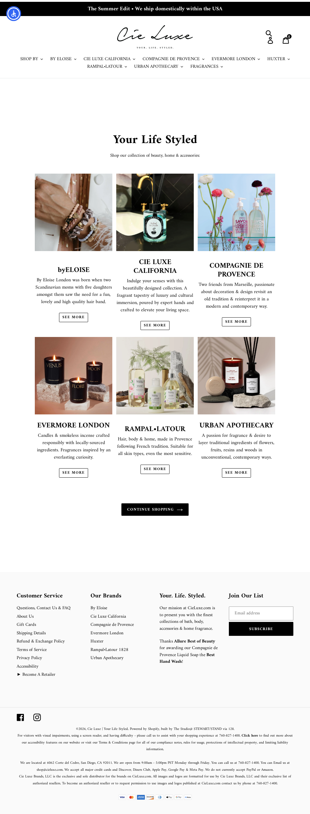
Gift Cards (26, 625)
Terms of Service (32, 650)
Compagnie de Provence (112, 625)
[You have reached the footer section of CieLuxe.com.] (17, 589)
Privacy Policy (29, 658)
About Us (25, 617)
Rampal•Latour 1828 (109, 650)
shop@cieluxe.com (50, 770)
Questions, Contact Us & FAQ (44, 608)
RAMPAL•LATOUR (155, 429)
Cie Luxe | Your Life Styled (107, 729)
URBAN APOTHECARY (237, 425)
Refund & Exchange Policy (41, 641)
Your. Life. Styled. (183, 596)
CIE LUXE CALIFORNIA (155, 266)
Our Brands (106, 596)
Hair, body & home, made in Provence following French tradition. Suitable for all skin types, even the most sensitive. (155, 454)
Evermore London (107, 633)
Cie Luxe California (108, 617)
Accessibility (27, 666)
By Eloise (99, 608)
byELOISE (74, 270)
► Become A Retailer (36, 675)
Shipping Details (31, 633)
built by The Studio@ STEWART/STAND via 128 (197, 729)
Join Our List (246, 596)
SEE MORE (73, 317)
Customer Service (40, 596)
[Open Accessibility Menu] (13, 13)
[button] (261, 629)
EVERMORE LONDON (73, 425)
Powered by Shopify (144, 729)
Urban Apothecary (107, 658)
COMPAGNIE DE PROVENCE (236, 270)
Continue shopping (150, 509)
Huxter (97, 641)
